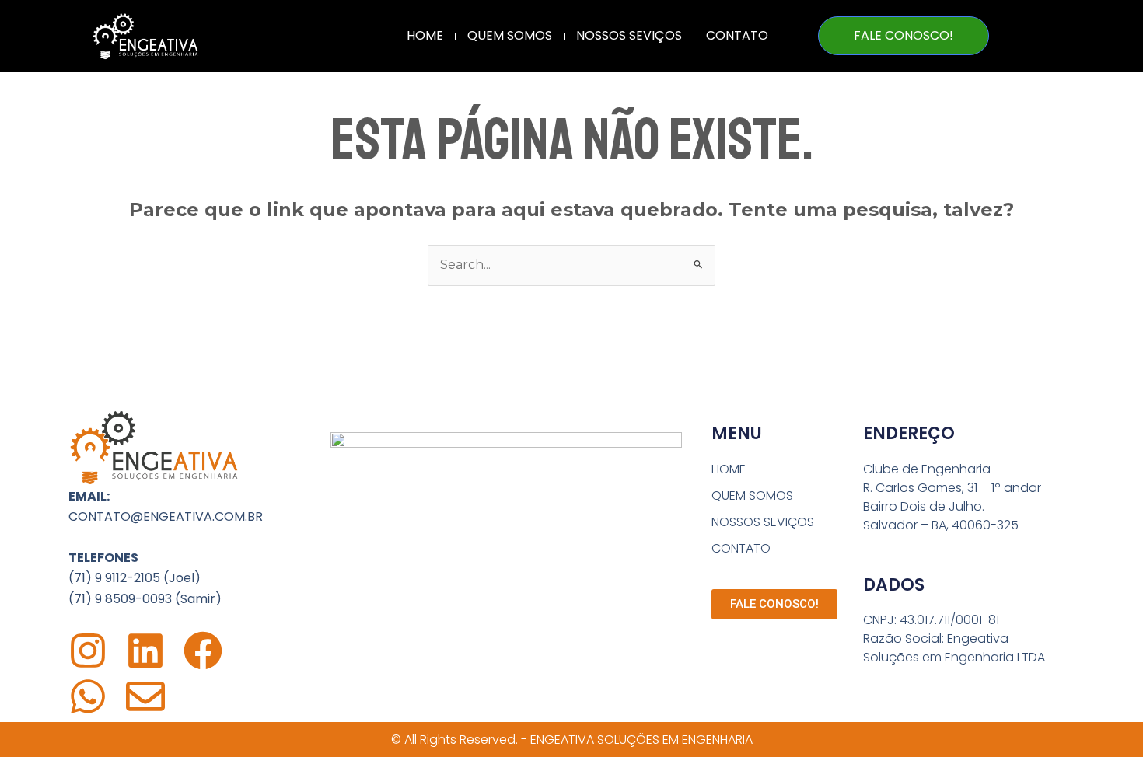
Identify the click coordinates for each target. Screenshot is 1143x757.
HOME (425, 35)
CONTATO (737, 35)
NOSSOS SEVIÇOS (629, 35)
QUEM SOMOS (509, 35)
